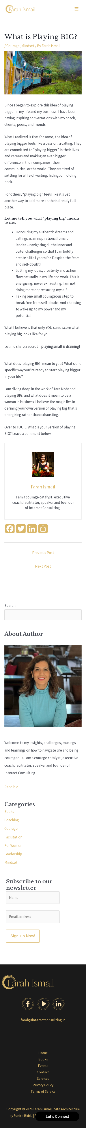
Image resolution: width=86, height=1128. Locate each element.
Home (43, 1052)
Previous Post (43, 552)
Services (43, 1078)
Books (9, 811)
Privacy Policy (43, 1085)
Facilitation (13, 837)
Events (43, 1065)
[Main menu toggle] (77, 9)
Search (9, 605)
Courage (13, 45)
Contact (43, 1072)
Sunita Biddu (23, 1115)
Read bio (11, 786)
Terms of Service (43, 1091)
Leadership (13, 854)
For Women (13, 845)
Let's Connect (57, 1116)
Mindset (27, 45)
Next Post (43, 566)
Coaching (11, 820)
